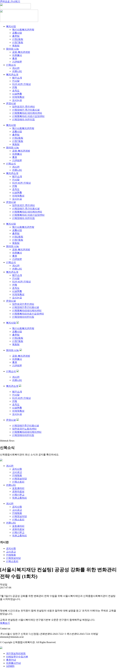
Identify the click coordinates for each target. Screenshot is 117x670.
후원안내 (11, 660)
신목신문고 (18, 494)
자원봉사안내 (13, 663)
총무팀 (16, 36)
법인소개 (17, 77)
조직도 (16, 90)
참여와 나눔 (12, 49)
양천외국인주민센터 (23, 304)
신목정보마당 (19, 478)
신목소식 (11, 65)
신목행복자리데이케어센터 (26, 310)
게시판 (16, 68)
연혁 (14, 87)
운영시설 (11, 103)
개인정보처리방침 (16, 653)
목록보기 (5, 623)
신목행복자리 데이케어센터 (27, 113)
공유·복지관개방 (21, 52)
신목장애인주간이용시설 (25, 307)
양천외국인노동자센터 (24, 428)
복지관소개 (12, 74)
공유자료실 (18, 491)
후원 (14, 58)
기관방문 (17, 61)
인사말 (16, 81)
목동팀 (16, 45)
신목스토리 (18, 481)
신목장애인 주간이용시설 (26, 110)
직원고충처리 (19, 498)
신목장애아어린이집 (23, 317)
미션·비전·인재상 (21, 84)
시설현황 (17, 93)
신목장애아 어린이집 (23, 119)
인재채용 (17, 475)
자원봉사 (17, 55)
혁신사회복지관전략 (23, 29)
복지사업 (11, 26)
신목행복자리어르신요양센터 (28, 313)
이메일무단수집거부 (17, 656)
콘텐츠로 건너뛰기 (10, 1)
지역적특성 (18, 97)
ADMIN (10, 666)
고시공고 (17, 472)
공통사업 (17, 32)
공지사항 (17, 469)
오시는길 (17, 100)
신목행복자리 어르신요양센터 (28, 116)
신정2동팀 (17, 39)
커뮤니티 (17, 71)
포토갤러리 (18, 488)
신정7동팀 (17, 42)
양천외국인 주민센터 (23, 106)
